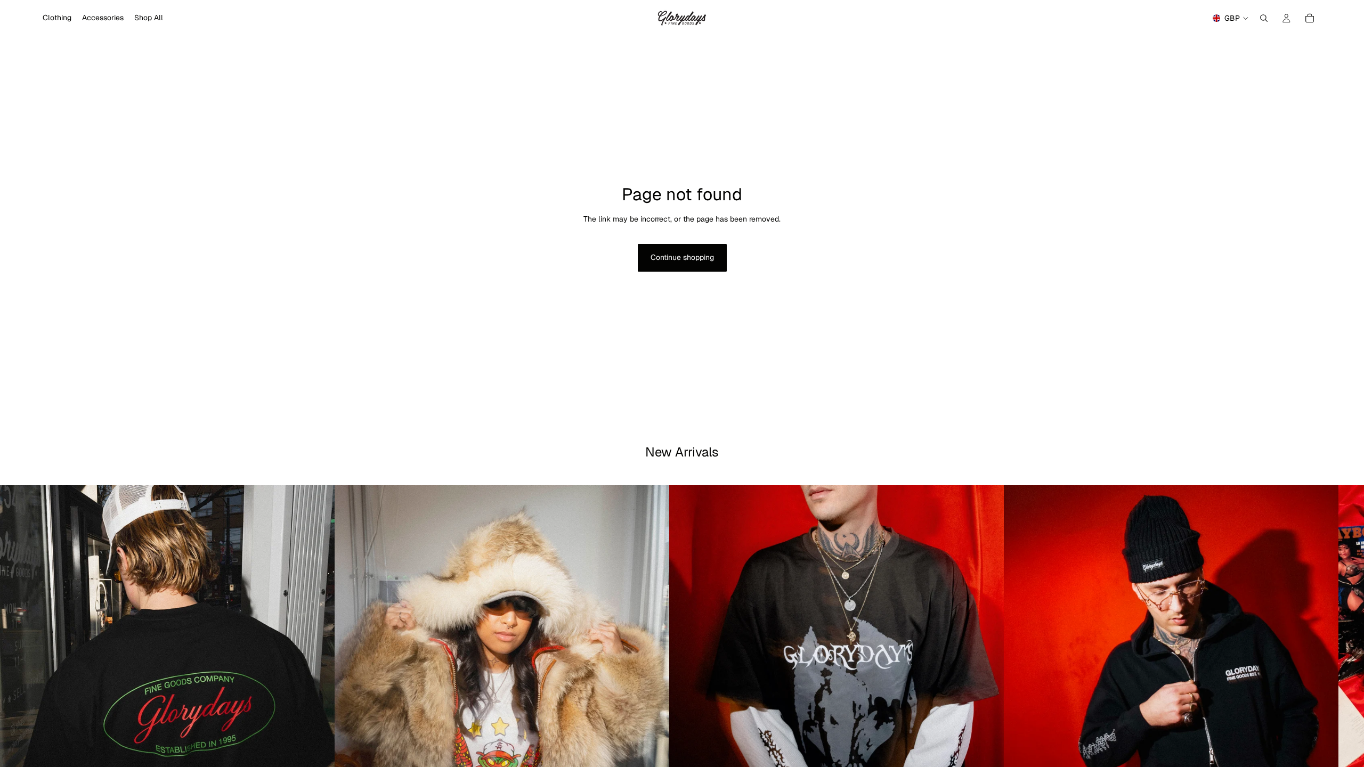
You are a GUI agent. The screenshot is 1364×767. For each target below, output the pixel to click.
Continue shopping (682, 257)
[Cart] (1309, 18)
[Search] (1264, 18)
